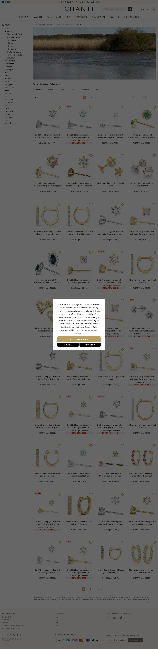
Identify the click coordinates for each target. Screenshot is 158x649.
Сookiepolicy (66, 327)
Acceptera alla (79, 339)
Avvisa (68, 344)
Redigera (90, 344)
